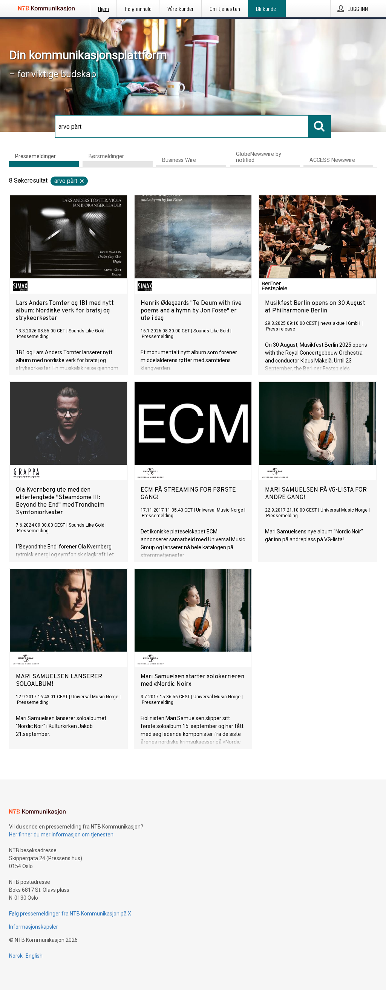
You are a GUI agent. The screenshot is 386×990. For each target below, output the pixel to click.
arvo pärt (65, 180)
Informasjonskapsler (33, 927)
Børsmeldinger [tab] (106, 156)
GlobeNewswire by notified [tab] (258, 157)
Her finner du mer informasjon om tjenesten (61, 835)
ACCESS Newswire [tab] (332, 160)
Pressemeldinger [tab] (35, 156)
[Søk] (319, 126)
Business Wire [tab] (179, 160)
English (34, 956)
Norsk (16, 956)
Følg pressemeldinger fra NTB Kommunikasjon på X (70, 914)
